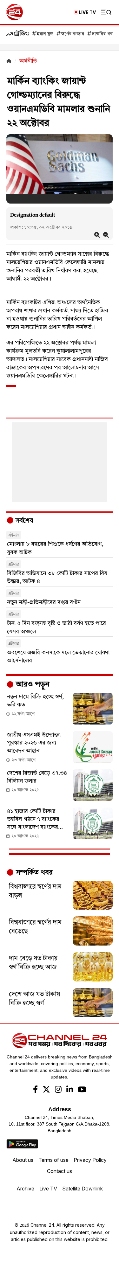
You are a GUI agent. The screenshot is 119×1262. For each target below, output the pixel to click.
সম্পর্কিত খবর (33, 872)
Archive (25, 1188)
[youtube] (82, 1090)
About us (22, 1160)
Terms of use (53, 1160)
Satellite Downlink (82, 1188)
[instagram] (58, 1090)
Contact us (59, 1171)
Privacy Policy (90, 1160)
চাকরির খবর (103, 34)
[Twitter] (46, 1090)
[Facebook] (35, 1090)
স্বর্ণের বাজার (72, 34)
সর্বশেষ (23, 521)
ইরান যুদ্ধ (45, 34)
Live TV (48, 1188)
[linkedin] (69, 1090)
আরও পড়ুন (32, 685)
